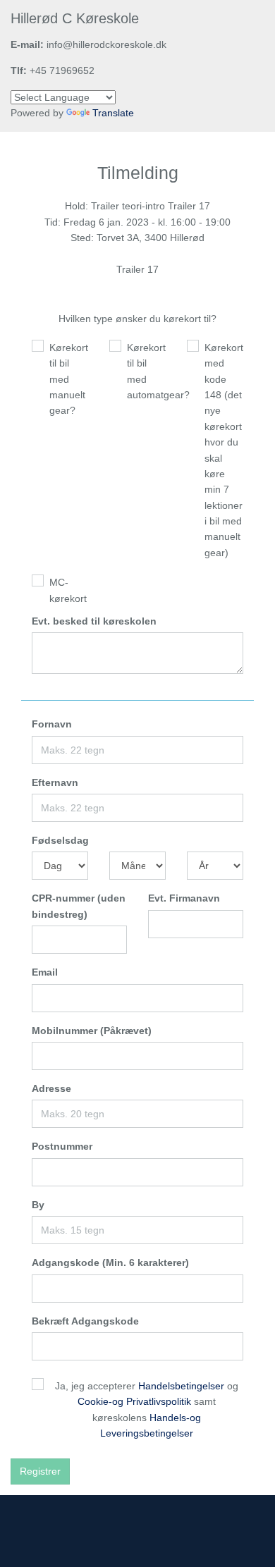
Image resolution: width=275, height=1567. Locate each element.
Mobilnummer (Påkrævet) (92, 1030)
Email (45, 972)
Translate (113, 112)
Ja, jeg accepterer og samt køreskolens (146, 1409)
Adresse (51, 1088)
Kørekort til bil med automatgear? (146, 371)
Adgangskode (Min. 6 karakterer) (110, 1262)
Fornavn (52, 724)
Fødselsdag (60, 840)
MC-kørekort (68, 590)
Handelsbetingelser (181, 1385)
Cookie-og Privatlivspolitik (134, 1401)
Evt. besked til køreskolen (94, 621)
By (38, 1204)
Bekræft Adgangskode (85, 1321)
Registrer (40, 1471)
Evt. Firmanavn (184, 898)
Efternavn (55, 782)
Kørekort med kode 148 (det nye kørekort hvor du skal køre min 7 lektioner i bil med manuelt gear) (223, 450)
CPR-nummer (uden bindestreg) (79, 905)
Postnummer (62, 1146)
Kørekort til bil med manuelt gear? (68, 379)
